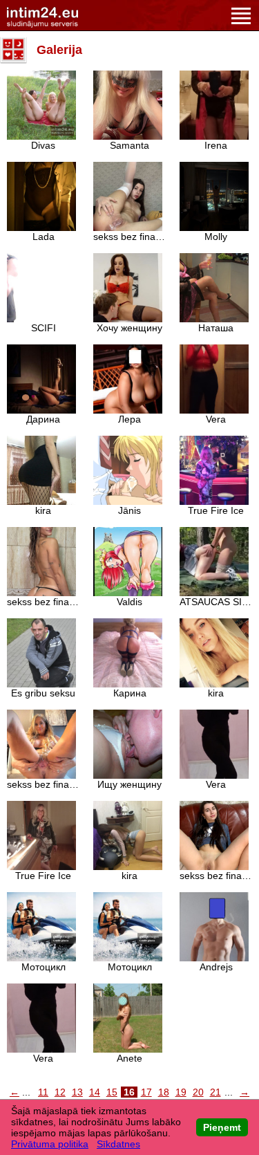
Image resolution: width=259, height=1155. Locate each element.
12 (60, 1092)
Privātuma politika (49, 1143)
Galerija (59, 50)
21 (215, 1092)
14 (94, 1092)
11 (43, 1092)
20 (198, 1092)
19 (180, 1092)
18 (163, 1092)
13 (77, 1092)
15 (111, 1092)
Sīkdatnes (118, 1143)
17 (146, 1092)
